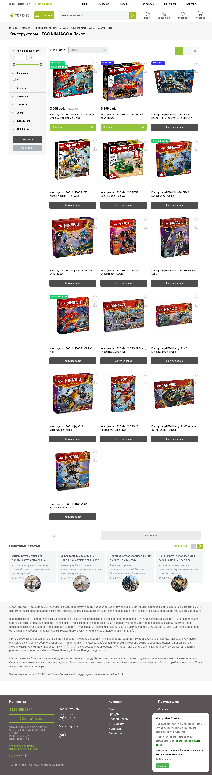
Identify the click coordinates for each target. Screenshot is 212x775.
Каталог (48, 15)
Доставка (103, 4)
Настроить (165, 759)
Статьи (163, 709)
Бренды (114, 714)
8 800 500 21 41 (21, 4)
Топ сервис (147, 4)
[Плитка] (179, 51)
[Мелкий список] (195, 51)
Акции (84, 4)
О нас (112, 709)
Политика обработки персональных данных (23, 747)
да (17, 79)
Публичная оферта (20, 755)
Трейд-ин (125, 4)
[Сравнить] (94, 71)
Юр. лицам (170, 4)
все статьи (180, 545)
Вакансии (115, 733)
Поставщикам (118, 719)
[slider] (14, 64)
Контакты (191, 4)
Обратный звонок (31, 718)
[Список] (187, 51)
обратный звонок (44, 4)
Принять (162, 766)
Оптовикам (116, 723)
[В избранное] (94, 63)
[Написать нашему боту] (62, 717)
